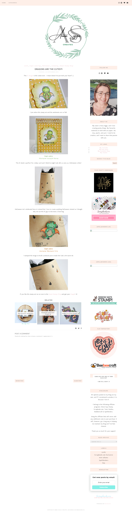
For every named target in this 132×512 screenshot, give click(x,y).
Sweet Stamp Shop (66, 66)
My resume (103, 152)
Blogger (108, 503)
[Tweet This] (79, 328)
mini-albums (103, 457)
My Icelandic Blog (104, 151)
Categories (13, 2)
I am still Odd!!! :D (104, 381)
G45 (103, 463)
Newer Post (19, 380)
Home (4, 2)
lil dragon (30, 75)
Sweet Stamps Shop (55, 294)
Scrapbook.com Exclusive (104, 455)
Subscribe (104, 487)
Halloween (46, 66)
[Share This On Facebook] (76, 328)
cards (26, 66)
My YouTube (104, 148)
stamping (55, 66)
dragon (72, 294)
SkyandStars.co (79, 510)
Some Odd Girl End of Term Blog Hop (104, 377)
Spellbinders (103, 460)
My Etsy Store (103, 149)
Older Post (77, 380)
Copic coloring (35, 66)
